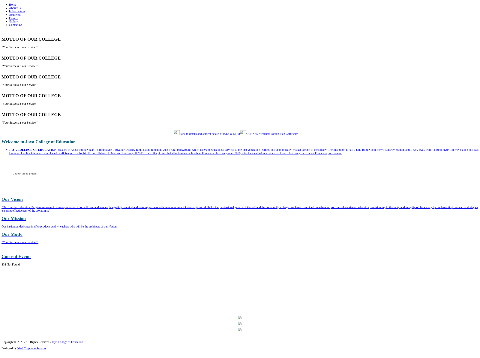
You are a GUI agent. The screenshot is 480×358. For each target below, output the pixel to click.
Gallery (13, 21)
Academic (15, 14)
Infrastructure (17, 11)
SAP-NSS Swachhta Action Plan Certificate (265, 133)
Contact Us (15, 24)
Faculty (13, 18)
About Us (15, 8)
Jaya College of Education (67, 342)
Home (12, 4)
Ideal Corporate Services (31, 348)
